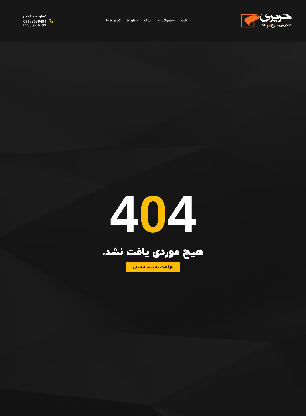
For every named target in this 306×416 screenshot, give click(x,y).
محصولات (168, 21)
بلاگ (147, 21)
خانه (184, 21)
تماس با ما (113, 21)
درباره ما (132, 21)
